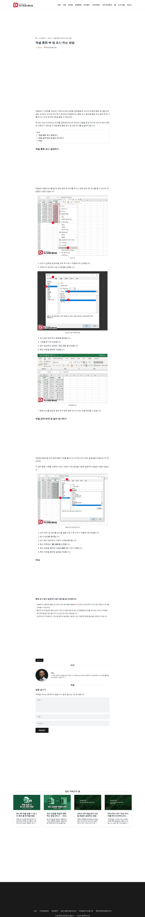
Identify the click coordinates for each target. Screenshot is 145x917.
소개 (35, 911)
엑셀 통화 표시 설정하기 (48, 135)
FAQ (40, 141)
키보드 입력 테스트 (83, 916)
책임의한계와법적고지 (104, 911)
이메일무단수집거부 (86, 911)
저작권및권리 (44, 911)
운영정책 (54, 911)
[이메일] (43, 675)
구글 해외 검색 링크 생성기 (64, 916)
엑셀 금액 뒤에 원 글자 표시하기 (51, 138)
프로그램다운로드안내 (68, 911)
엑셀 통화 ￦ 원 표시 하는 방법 (63, 38)
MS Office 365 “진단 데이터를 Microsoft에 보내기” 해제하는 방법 (118, 816)
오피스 (49, 38)
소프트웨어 (42, 38)
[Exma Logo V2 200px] (23, 5)
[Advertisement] (72, 91)
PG (52, 673)
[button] (133, 5)
